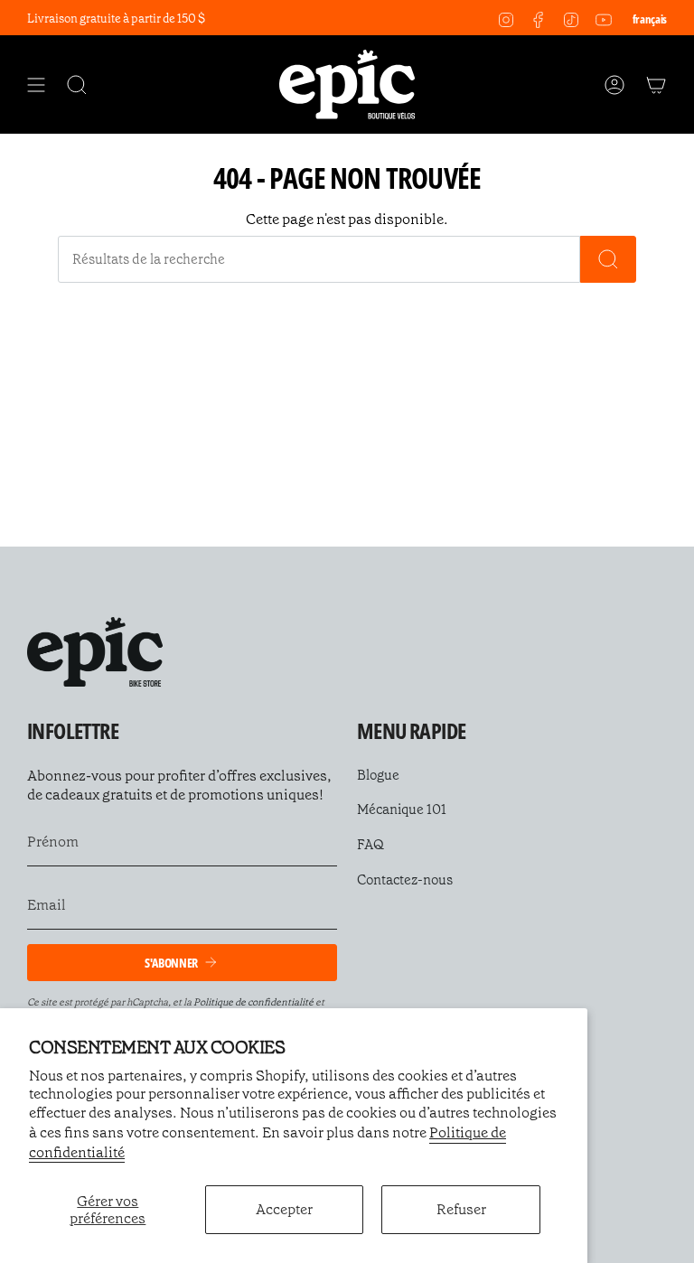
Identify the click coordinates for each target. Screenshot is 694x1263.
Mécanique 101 (401, 809)
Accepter (284, 1209)
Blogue (378, 775)
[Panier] (656, 84)
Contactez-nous (405, 880)
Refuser (461, 1209)
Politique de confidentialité (253, 1002)
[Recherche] (608, 259)
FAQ (370, 845)
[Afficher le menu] (36, 84)
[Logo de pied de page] (95, 652)
